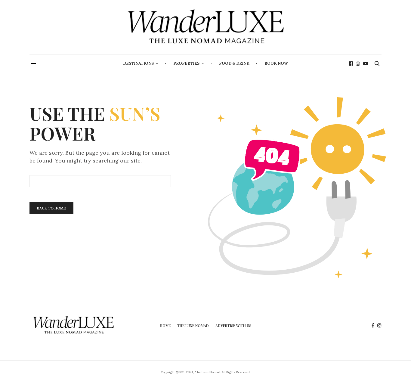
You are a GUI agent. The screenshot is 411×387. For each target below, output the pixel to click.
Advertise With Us (233, 325)
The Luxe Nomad (193, 325)
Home (165, 325)
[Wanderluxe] (205, 27)
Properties (186, 63)
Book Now (276, 63)
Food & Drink (234, 63)
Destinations (138, 63)
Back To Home (51, 208)
